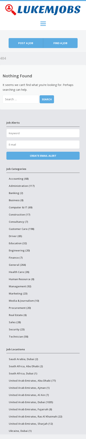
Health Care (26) (19, 272)
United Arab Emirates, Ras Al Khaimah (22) (35, 416)
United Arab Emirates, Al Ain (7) (29, 395)
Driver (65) (15, 236)
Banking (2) (16, 193)
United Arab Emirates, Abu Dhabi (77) (32, 380)
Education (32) (18, 243)
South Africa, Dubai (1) (23, 373)
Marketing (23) (18, 293)
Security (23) (17, 329)
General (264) (17, 265)
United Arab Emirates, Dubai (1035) (31, 402)
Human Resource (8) (21, 279)
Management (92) (20, 286)
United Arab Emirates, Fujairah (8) (30, 409)
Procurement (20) (20, 308)
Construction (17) (19, 214)
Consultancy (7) (18, 221)
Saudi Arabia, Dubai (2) (23, 359)
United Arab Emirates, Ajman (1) (29, 388)
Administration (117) (22, 186)
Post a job (25, 43)
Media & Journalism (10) (24, 300)
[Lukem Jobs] (43, 9)
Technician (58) (18, 336)
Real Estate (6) (18, 315)
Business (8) (16, 200)
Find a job (60, 43)
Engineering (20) (19, 250)
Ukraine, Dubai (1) (20, 431)
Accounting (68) (19, 178)
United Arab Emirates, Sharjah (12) (31, 423)
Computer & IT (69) (20, 207)
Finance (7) (16, 257)
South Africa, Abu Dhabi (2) (26, 366)
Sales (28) (15, 322)
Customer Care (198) (21, 229)
